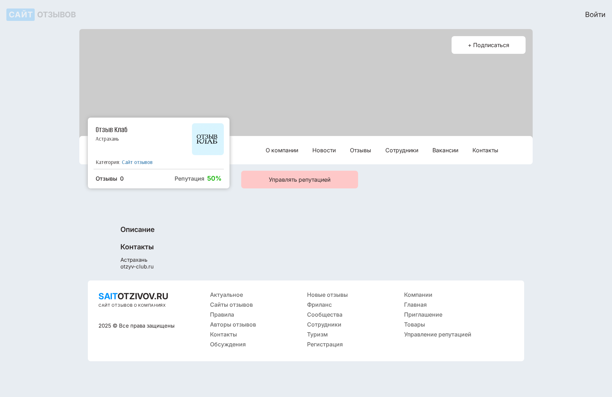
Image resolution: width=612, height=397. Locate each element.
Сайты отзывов (231, 304)
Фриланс (319, 304)
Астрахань (107, 138)
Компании (418, 294)
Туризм (317, 334)
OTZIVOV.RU (133, 296)
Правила (222, 314)
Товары (414, 324)
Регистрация (325, 344)
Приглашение (423, 314)
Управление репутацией (437, 334)
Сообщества (324, 314)
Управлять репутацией (299, 179)
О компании (282, 150)
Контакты (485, 150)
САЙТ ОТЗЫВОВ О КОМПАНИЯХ (132, 305)
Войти (595, 14)
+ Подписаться (488, 45)
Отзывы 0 (110, 178)
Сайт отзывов (137, 162)
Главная (415, 304)
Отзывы (360, 150)
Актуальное (226, 294)
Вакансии (445, 150)
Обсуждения (228, 344)
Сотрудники (401, 150)
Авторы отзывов (233, 324)
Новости (324, 150)
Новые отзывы (327, 294)
